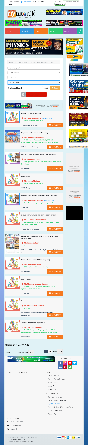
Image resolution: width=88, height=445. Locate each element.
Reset (46, 88)
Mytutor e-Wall (52, 383)
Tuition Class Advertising (56, 400)
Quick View (13, 119)
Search (56, 88)
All (50, 351)
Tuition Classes (53, 376)
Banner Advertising (54, 397)
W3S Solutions (28, 442)
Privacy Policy (52, 414)
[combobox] (34, 68)
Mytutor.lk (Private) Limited (16, 439)
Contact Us (51, 389)
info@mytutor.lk (16, 425)
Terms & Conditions (54, 411)
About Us (51, 386)
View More (56, 125)
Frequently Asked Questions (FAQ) (60, 407)
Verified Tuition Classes (56, 379)
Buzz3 (18, 442)
